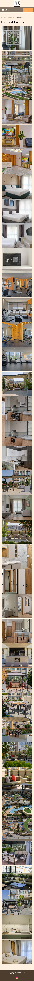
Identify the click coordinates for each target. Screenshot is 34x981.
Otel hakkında (11, 17)
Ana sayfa (4, 17)
